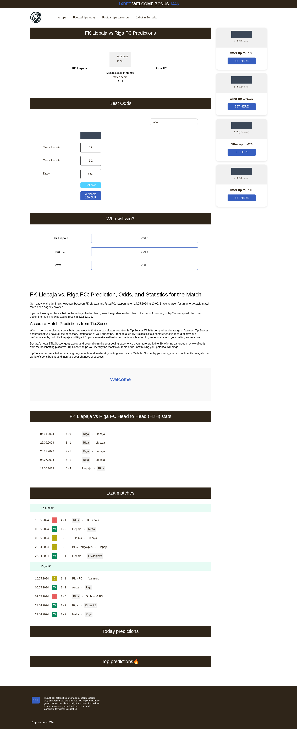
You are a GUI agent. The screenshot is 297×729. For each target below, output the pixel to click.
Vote (144, 238)
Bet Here (242, 60)
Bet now (91, 185)
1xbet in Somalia (146, 17)
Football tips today (84, 17)
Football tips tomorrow (115, 17)
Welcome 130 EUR (90, 196)
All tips (62, 17)
